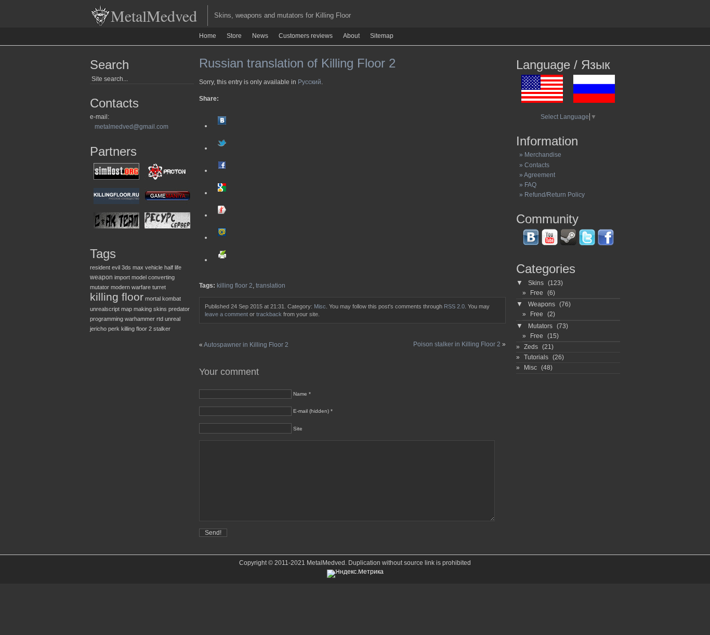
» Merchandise (538, 154)
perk (114, 329)
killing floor (116, 297)
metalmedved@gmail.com (131, 126)
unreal (172, 319)
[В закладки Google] (222, 192)
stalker (161, 329)
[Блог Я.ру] (222, 215)
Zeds (531, 346)
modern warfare (131, 287)
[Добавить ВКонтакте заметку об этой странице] (222, 125)
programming (106, 319)
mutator (99, 287)
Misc (320, 306)
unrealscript (105, 309)
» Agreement (535, 175)
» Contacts (532, 165)
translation (270, 285)
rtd (159, 319)
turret (159, 287)
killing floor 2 (136, 329)
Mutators (540, 326)
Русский (309, 82)
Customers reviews (306, 35)
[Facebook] (222, 170)
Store (234, 35)
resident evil (105, 267)
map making (136, 309)
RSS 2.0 (454, 306)
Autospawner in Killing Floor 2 (246, 344)
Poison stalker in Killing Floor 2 (457, 344)
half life (172, 267)
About (351, 35)
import (122, 277)
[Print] (222, 259)
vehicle (154, 267)
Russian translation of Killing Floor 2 (297, 63)
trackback (269, 314)
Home (207, 35)
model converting (153, 277)
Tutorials (536, 357)
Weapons (541, 304)
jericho (98, 329)
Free (536, 292)
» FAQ (526, 184)
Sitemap (381, 35)
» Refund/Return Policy (550, 194)
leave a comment (226, 314)
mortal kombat (163, 298)
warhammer (140, 319)
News (260, 35)
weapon (101, 277)
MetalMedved (154, 15)
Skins (536, 283)
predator (179, 309)
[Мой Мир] (222, 237)
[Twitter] (222, 148)
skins (160, 309)
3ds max (132, 267)
